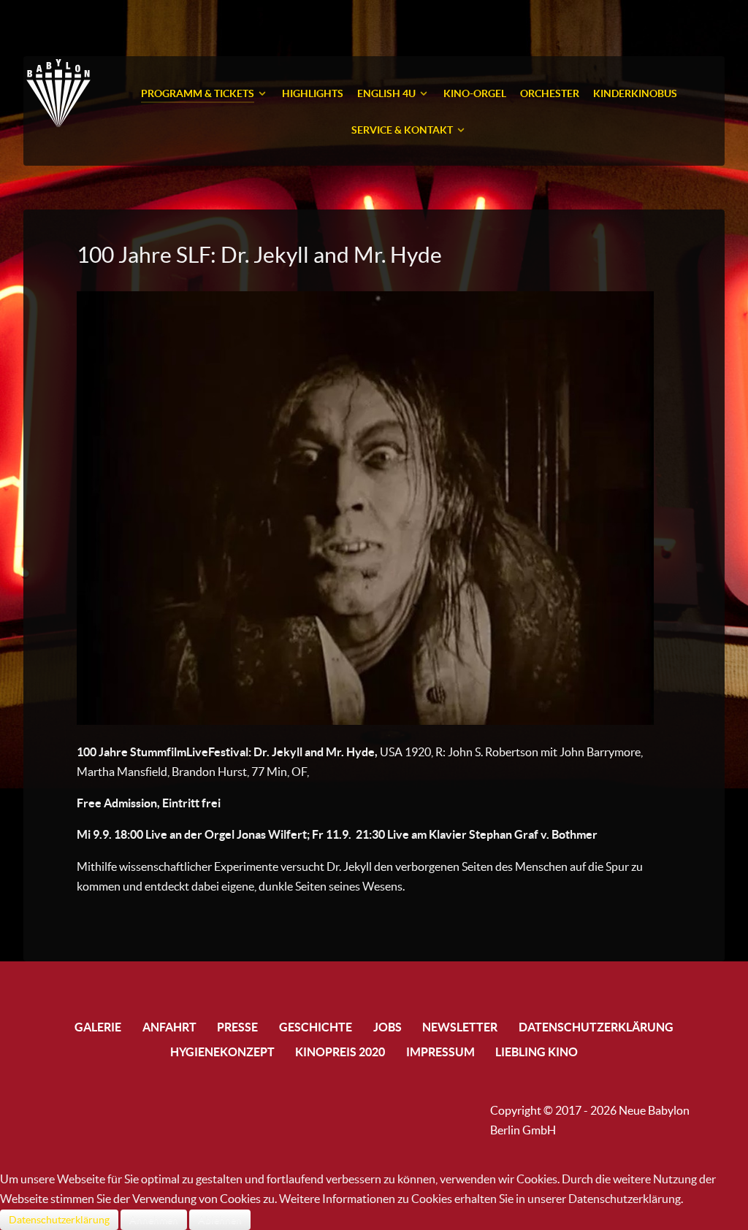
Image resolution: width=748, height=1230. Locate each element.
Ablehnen (220, 1220)
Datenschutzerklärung (59, 1220)
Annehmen (153, 1220)
